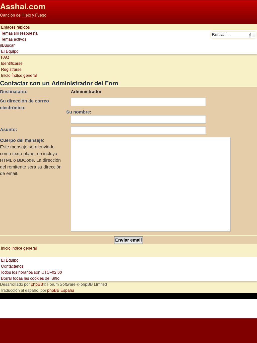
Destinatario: (14, 91)
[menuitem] (19, 33)
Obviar (6, 21)
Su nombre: (78, 112)
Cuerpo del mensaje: (22, 140)
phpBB (37, 284)
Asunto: (8, 129)
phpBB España (60, 290)
